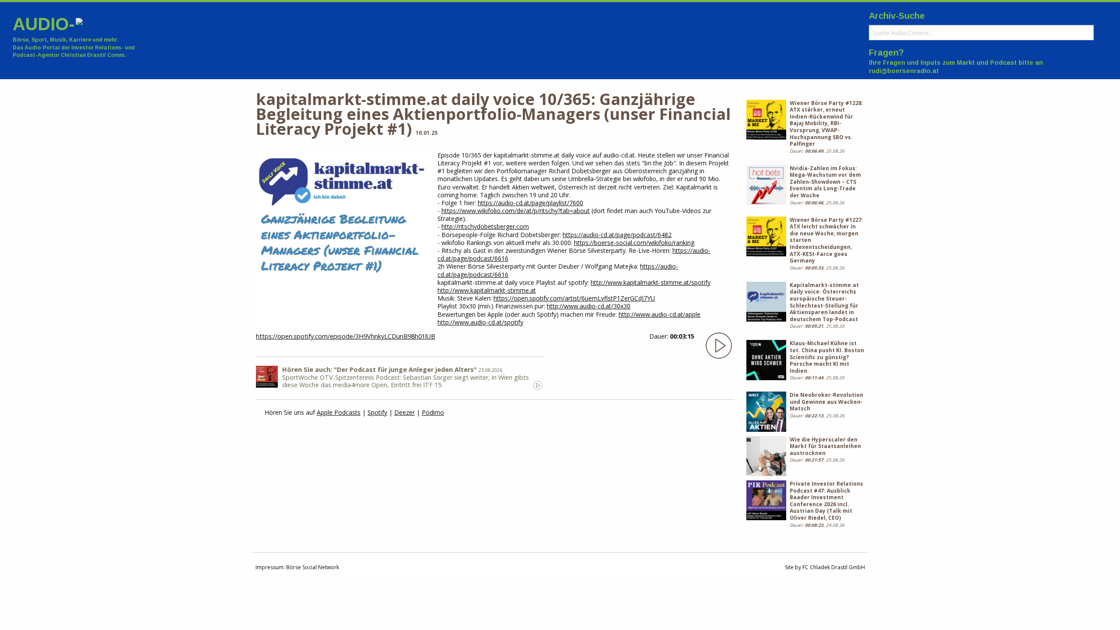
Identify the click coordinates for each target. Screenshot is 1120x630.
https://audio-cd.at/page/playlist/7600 (530, 203)
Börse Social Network (312, 567)
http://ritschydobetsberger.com (485, 226)
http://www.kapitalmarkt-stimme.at (487, 290)
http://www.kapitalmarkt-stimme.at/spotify (650, 282)
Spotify (377, 412)
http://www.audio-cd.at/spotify (480, 322)
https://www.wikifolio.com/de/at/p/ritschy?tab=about (515, 210)
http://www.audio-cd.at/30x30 (588, 306)
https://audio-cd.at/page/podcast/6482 (617, 235)
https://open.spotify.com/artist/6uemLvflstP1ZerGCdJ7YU (574, 298)
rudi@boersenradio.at (904, 70)
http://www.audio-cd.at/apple (659, 314)
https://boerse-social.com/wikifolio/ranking (634, 242)
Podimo (433, 412)
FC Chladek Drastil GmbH (833, 567)
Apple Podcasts (338, 412)
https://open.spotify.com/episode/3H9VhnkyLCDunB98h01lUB (345, 336)
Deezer (404, 412)
